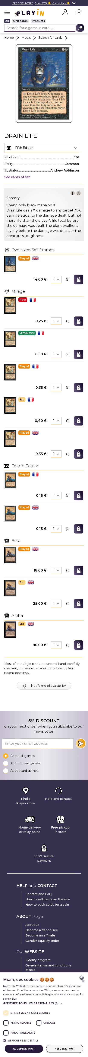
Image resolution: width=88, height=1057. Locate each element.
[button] (10, 264)
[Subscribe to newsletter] (81, 743)
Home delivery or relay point (29, 830)
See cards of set (17, 177)
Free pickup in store (60, 830)
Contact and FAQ (38, 894)
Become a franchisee (41, 930)
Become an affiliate (40, 935)
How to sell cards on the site (47, 899)
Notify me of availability (48, 686)
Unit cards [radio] (20, 21)
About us (32, 925)
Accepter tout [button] (24, 1048)
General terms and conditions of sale (48, 967)
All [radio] (7, 21)
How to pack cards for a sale (47, 905)
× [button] (83, 981)
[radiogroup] (44, 21)
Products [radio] (38, 21)
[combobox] (41, 148)
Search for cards (50, 38)
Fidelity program (37, 960)
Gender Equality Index (42, 941)
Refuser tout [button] (65, 1048)
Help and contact (58, 799)
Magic (26, 38)
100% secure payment (44, 858)
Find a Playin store (25, 801)
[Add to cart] (78, 279)
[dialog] (44, 1014)
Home (9, 38)
